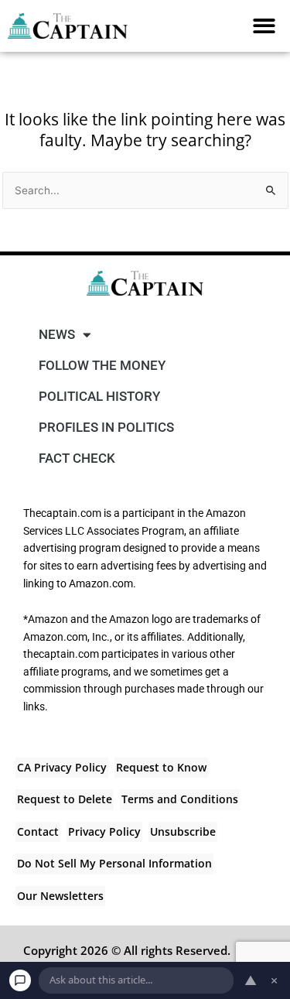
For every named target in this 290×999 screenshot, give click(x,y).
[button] (265, 26)
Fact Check (77, 458)
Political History (99, 396)
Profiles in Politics (106, 427)
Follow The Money (102, 365)
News (57, 334)
